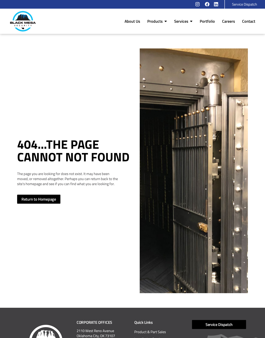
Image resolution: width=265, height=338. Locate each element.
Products (155, 21)
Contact (248, 21)
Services (181, 21)
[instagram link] (198, 4)
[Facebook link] (208, 4)
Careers (228, 21)
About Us (132, 21)
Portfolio (207, 21)
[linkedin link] (217, 4)
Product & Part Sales (150, 332)
